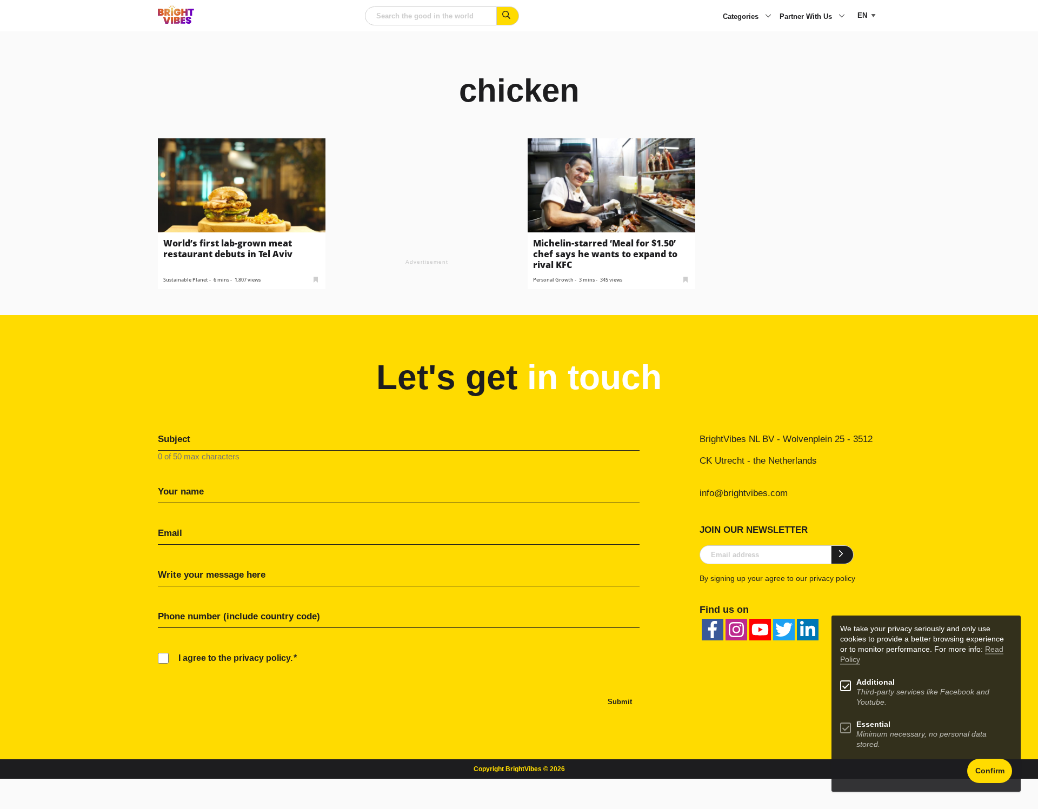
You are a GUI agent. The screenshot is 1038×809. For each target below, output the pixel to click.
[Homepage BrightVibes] (176, 20)
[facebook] (712, 629)
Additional (875, 682)
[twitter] (784, 629)
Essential (873, 724)
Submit (620, 702)
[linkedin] (808, 629)
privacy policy (832, 578)
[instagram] (736, 629)
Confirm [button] (989, 771)
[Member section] (315, 278)
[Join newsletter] (842, 554)
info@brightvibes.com (744, 493)
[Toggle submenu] (768, 16)
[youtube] (760, 629)
